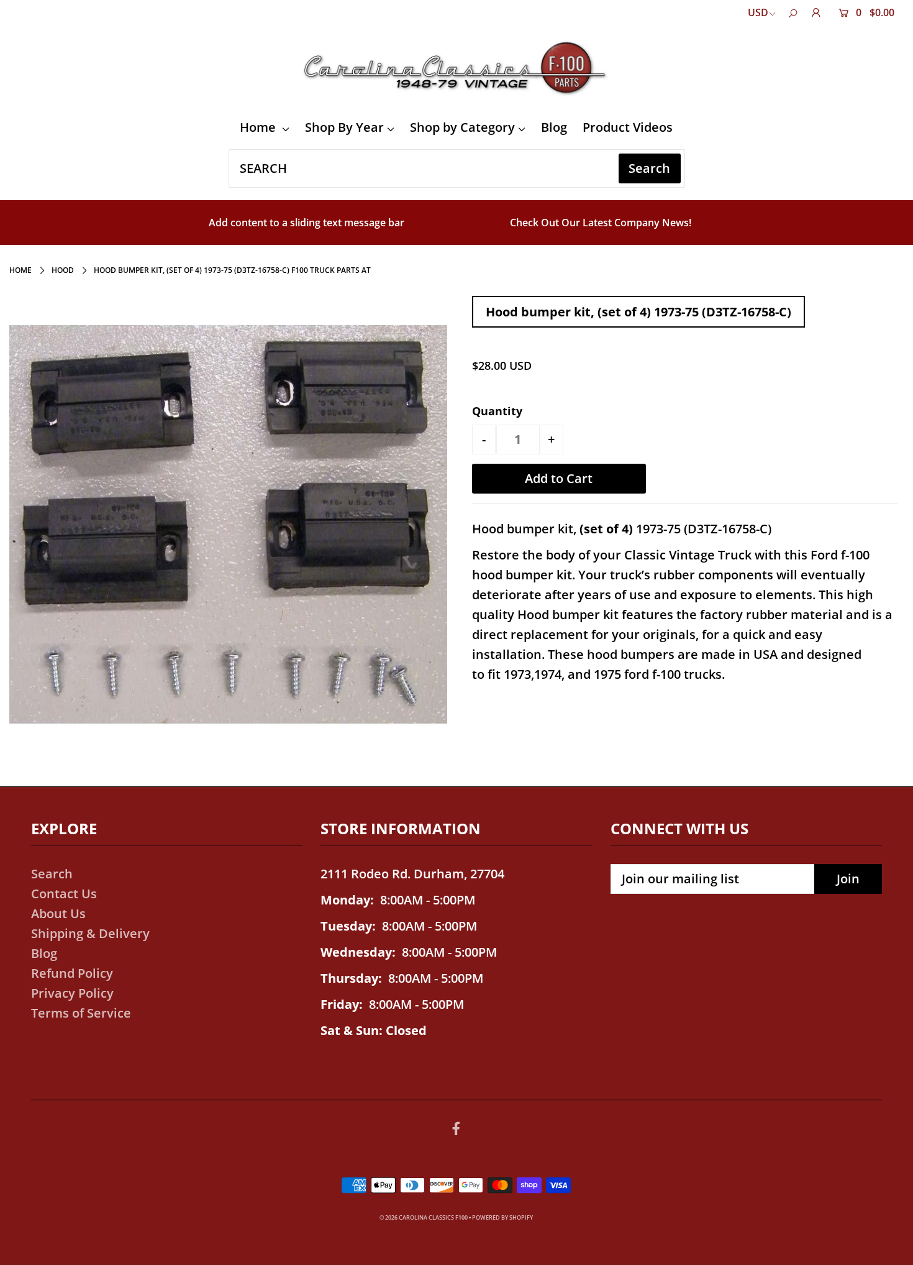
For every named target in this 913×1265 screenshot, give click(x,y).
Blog (554, 127)
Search (52, 873)
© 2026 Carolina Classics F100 (423, 1217)
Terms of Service (81, 1013)
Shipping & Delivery (90, 933)
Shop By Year (344, 127)
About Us (58, 913)
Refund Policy (72, 973)
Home (259, 127)
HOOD (63, 270)
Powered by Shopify (502, 1217)
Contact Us (64, 893)
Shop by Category (462, 127)
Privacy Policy (72, 993)
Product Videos (628, 127)
